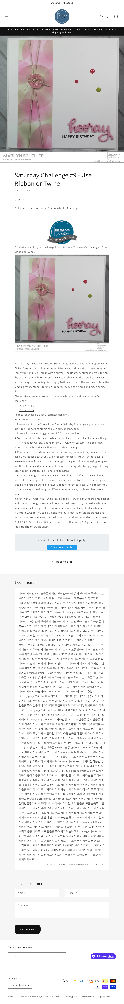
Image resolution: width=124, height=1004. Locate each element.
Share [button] (21, 199)
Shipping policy (104, 996)
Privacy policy (72, 996)
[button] (6, 16)
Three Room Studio (23, 996)
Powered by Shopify (39, 996)
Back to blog (64, 561)
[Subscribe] (62, 956)
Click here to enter (62, 547)
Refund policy (56, 996)
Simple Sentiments (26, 387)
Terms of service (87, 996)
